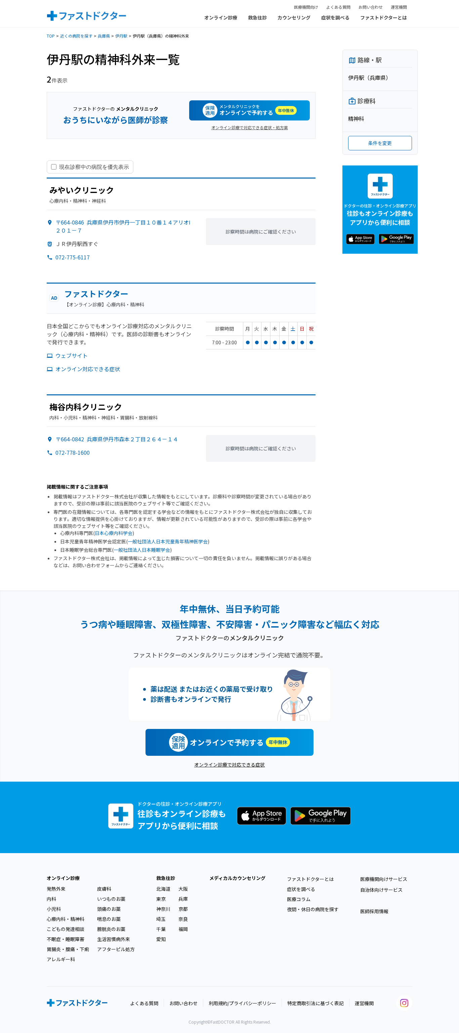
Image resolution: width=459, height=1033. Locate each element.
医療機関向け (306, 7)
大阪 (183, 888)
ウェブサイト (71, 355)
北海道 (163, 888)
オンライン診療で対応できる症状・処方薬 (249, 127)
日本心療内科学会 (113, 533)
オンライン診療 (220, 17)
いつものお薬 (111, 898)
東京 (161, 898)
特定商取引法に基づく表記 (315, 1003)
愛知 (161, 939)
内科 (51, 898)
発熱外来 (56, 888)
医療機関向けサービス (383, 879)
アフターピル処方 (116, 949)
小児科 (54, 908)
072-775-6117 (72, 257)
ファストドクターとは (383, 17)
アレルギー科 (61, 959)
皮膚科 (104, 888)
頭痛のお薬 (109, 908)
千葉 (161, 929)
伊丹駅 (121, 36)
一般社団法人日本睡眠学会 (142, 549)
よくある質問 (338, 7)
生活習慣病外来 (113, 939)
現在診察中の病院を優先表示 (94, 166)
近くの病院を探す (76, 36)
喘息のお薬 (109, 919)
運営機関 (399, 7)
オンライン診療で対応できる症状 (229, 764)
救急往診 (257, 17)
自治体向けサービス (381, 889)
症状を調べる (335, 17)
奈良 (183, 919)
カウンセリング (294, 17)
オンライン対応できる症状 (87, 369)
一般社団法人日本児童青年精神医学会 (168, 541)
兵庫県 (104, 36)
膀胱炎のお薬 (111, 929)
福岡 (183, 929)
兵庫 (183, 898)
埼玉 (161, 919)
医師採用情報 (374, 911)
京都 (183, 908)
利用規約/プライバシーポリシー (242, 1003)
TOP (51, 36)
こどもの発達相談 (65, 929)
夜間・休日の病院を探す (313, 909)
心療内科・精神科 (65, 919)
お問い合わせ (371, 7)
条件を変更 (380, 143)
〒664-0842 (116, 439)
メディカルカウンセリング (237, 878)
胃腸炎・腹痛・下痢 (68, 949)
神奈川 (163, 908)
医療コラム (298, 899)
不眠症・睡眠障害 (65, 939)
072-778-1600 (72, 452)
